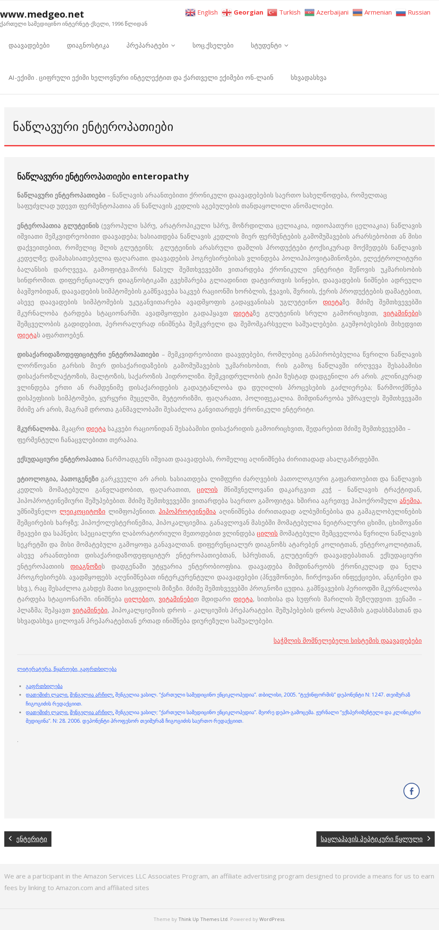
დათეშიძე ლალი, (47, 694)
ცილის (207, 489)
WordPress (271, 919)
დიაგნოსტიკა (88, 45)
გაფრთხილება (44, 686)
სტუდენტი (266, 45)
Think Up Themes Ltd (203, 919)
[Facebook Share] (411, 791)
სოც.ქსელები (213, 45)
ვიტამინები (400, 313)
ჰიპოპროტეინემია (187, 511)
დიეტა (333, 301)
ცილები (136, 598)
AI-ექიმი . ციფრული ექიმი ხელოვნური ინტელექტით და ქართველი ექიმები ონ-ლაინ (141, 77)
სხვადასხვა (309, 77)
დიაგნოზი (86, 566)
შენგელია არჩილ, (92, 694)
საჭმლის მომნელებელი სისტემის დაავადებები (348, 640)
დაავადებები (29, 45)
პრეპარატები (147, 45)
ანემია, (411, 500)
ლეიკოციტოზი (82, 511)
